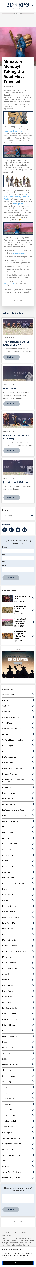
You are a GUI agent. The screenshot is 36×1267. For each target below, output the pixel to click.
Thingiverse (7, 1093)
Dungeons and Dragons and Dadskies (13, 780)
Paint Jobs (6, 1002)
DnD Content (7, 762)
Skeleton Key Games (10, 1064)
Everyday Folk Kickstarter (13, 131)
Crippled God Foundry (11, 728)
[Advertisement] (18, 19)
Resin (4, 1042)
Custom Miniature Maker (12, 740)
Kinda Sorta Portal (9, 906)
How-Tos (6, 872)
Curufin (5, 734)
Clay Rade (6, 711)
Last (3, 562)
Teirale (5, 1087)
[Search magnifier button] (32, 515)
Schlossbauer (7, 1059)
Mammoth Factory (10, 940)
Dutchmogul (7, 787)
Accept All (18, 1263)
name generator (19, 253)
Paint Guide (7, 996)
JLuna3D (5, 900)
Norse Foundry (8, 991)
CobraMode (7, 723)
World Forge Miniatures (12, 1172)
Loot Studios (7, 929)
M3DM (5, 934)
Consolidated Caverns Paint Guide (20, 608)
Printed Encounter (9, 1019)
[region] (18, 1257)
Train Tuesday (8, 1127)
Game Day (6, 849)
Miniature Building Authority (14, 951)
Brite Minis (6, 700)
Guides (5, 861)
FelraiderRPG (7, 832)
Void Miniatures (8, 1149)
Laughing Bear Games (11, 917)
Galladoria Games (9, 844)
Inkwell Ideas (7, 889)
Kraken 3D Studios (9, 912)
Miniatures (6, 957)
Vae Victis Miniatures (11, 1138)
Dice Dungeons (8, 745)
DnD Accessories (9, 757)
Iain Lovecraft (8, 878)
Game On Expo (8, 855)
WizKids (5, 1166)
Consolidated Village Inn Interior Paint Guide (20, 634)
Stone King (6, 1081)
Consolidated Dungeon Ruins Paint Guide (20, 621)
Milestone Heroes (9, 945)
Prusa (4, 1030)
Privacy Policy (27, 1258)
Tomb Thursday (9, 1115)
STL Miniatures (8, 1076)
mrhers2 (5, 974)
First (3, 555)
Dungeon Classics (9, 774)
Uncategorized (8, 1132)
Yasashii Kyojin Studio (11, 1178)
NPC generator (9, 283)
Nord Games (7, 985)
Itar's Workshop (9, 895)
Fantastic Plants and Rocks (13, 810)
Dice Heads (6, 751)
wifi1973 (5, 1161)
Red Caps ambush (20, 203)
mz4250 (5, 979)
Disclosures (6, 1235)
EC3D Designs (8, 798)
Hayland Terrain (9, 866)
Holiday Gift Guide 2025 (22, 597)
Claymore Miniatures (10, 717)
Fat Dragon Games (10, 821)
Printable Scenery (9, 1013)
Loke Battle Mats (9, 923)
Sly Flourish (7, 1070)
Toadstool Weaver (9, 1110)
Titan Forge (7, 1104)
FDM (4, 827)
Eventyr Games (8, 804)
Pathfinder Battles (9, 1008)
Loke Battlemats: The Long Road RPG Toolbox (16, 196)
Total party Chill (9, 1121)
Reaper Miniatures (10, 1036)
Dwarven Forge (8, 793)
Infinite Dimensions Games (13, 883)
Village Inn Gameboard (11, 1144)
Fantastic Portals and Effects (14, 815)
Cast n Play (6, 706)
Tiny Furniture (8, 1098)
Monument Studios (10, 968)
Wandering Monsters (11, 1155)
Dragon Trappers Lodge (12, 768)
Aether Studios (8, 694)
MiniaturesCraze (9, 962)
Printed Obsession (10, 1025)
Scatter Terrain (8, 1053)
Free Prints (6, 838)
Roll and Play (7, 1047)
